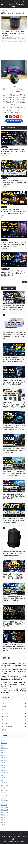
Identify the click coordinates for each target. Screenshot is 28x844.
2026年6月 (4, 745)
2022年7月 (4, 820)
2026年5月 (4, 748)
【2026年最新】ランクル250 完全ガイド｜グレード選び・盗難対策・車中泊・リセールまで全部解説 (14, 473)
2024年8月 (4, 775)
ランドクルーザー (7, 726)
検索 (24, 282)
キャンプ (4, 720)
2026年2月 (4, 755)
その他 (4, 706)
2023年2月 (4, 802)
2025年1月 (4, 770)
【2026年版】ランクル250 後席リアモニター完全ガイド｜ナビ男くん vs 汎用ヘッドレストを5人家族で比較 (14, 576)
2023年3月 (4, 800)
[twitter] (6, 116)
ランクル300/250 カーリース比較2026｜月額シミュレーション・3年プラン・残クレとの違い (13, 520)
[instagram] (14, 116)
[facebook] (10, 116)
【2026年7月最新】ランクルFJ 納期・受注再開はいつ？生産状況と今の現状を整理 (14, 624)
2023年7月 (4, 790)
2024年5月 (4, 777)
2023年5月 (4, 795)
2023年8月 (4, 787)
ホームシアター (6, 723)
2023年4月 (4, 797)
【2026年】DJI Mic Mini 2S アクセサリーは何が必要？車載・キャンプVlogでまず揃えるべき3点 (14, 151)
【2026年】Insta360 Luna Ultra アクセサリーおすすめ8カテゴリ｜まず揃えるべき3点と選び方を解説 (14, 382)
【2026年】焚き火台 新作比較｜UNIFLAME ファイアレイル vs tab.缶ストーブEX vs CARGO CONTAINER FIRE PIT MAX (13, 678)
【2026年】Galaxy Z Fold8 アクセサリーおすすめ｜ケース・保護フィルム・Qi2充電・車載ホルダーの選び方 (13, 244)
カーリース (5, 713)
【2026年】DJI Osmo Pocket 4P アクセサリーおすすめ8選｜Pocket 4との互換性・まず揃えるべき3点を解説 (14, 405)
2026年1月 (4, 758)
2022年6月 (4, 822)
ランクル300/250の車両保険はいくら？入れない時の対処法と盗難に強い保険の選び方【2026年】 (14, 496)
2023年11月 (4, 785)
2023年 (7, 10)
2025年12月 (4, 760)
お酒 (3, 703)
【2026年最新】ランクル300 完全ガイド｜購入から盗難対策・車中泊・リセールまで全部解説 (14, 450)
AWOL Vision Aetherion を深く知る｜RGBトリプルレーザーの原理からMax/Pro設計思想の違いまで (14, 273)
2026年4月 (4, 750)
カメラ (4, 710)
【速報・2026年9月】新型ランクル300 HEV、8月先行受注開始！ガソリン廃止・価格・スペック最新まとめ (14, 359)
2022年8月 (4, 817)
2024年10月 (4, 772)
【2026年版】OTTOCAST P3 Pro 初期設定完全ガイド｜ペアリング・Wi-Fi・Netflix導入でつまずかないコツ (14, 427)
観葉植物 (4, 730)
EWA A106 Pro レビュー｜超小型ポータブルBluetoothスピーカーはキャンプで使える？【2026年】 (13, 33)
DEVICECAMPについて (14, 121)
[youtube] (17, 116)
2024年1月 (4, 782)
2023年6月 (4, 792)
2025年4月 (4, 765)
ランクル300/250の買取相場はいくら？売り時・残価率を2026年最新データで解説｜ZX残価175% (14, 599)
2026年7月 (4, 743)
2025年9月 (4, 763)
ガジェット (5, 716)
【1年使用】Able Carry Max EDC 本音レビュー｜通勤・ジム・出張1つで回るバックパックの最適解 (14, 553)
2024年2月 (4, 780)
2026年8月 (4, 740)
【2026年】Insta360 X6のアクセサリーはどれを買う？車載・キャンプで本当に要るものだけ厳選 (13, 182)
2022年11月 (4, 810)
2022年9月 (4, 815)
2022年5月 (4, 825)
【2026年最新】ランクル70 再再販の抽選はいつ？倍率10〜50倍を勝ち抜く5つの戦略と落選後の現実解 (14, 307)
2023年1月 (4, 805)
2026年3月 (4, 753)
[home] (21, 116)
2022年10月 (4, 812)
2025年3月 (4, 767)
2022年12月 (4, 807)
